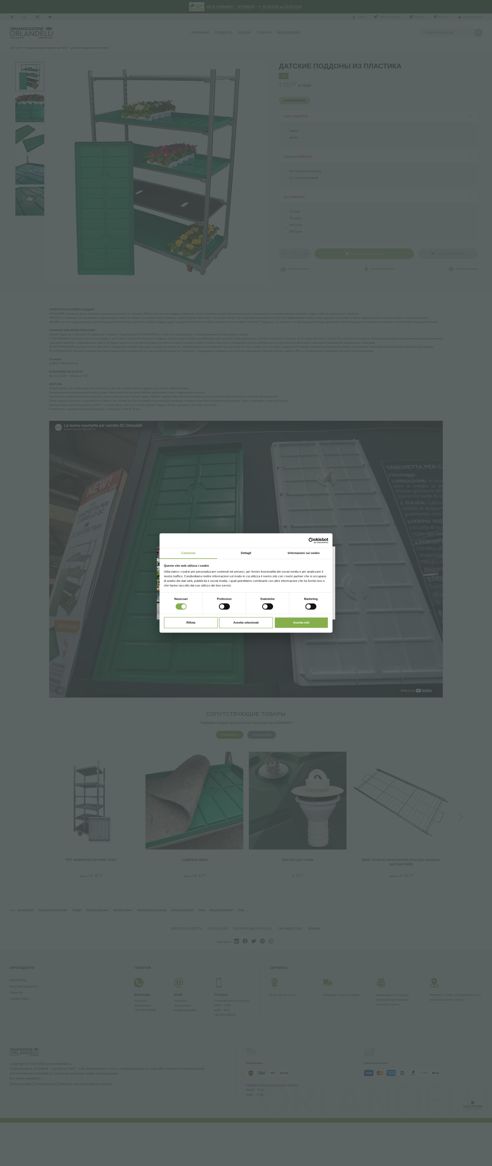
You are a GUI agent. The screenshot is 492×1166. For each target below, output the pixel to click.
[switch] (224, 607)
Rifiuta (190, 622)
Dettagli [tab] (246, 553)
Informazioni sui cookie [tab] (303, 553)
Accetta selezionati (246, 622)
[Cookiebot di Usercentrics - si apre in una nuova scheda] (311, 540)
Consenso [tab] (188, 553)
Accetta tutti (301, 622)
